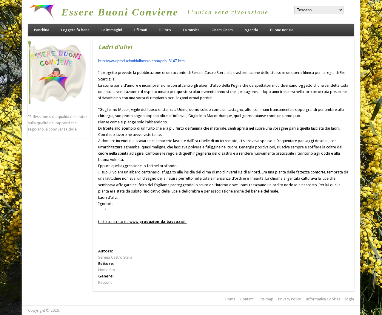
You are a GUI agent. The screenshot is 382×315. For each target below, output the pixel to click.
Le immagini (111, 30)
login (349, 299)
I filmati (140, 30)
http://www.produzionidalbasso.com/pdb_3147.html (142, 61)
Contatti (247, 299)
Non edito (106, 270)
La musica (191, 30)
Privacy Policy (289, 299)
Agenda (251, 30)
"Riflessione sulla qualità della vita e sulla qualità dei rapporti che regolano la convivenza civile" (58, 122)
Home (230, 299)
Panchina (41, 30)
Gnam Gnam (222, 30)
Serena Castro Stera (115, 257)
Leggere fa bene (75, 30)
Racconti (105, 282)
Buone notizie (281, 30)
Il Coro (165, 30)
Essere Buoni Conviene (119, 12)
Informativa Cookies (323, 299)
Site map (265, 299)
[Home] (42, 18)
